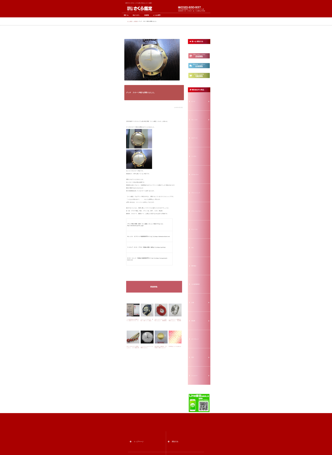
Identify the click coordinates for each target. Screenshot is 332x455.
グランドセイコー (196, 211)
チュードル (194, 229)
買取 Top (126, 15)
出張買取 (199, 65)
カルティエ (194, 138)
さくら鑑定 (129, 21)
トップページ (139, 441)
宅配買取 (199, 75)
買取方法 (175, 441)
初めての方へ (136, 15)
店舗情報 (146, 15)
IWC (192, 247)
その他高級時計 (195, 284)
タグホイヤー (195, 174)
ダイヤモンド (195, 339)
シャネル (193, 156)
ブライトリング (195, 192)
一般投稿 (135, 21)
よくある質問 (156, 15)
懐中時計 (193, 266)
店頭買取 (199, 56)
